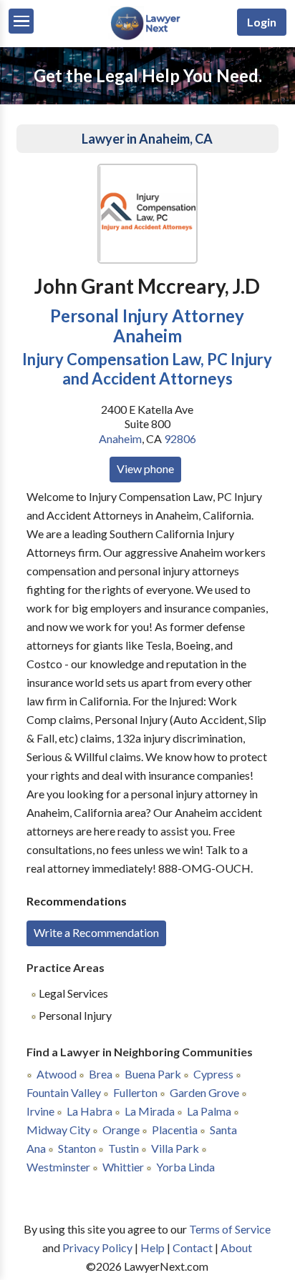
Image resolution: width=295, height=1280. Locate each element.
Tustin (123, 1148)
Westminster (58, 1167)
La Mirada (150, 1111)
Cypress (213, 1074)
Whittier (123, 1167)
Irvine (40, 1111)
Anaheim (120, 438)
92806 (180, 438)
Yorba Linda (185, 1167)
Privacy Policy (97, 1247)
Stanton (77, 1148)
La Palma (209, 1111)
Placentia (175, 1129)
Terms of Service (230, 1229)
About (236, 1247)
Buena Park (153, 1074)
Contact (193, 1247)
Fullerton (135, 1092)
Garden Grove (204, 1092)
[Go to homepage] (147, 37)
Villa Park (175, 1148)
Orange (121, 1129)
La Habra (89, 1111)
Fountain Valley (63, 1092)
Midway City (58, 1129)
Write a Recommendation (96, 932)
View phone (145, 468)
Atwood (57, 1074)
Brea (100, 1074)
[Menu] (21, 21)
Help (152, 1247)
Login (261, 22)
